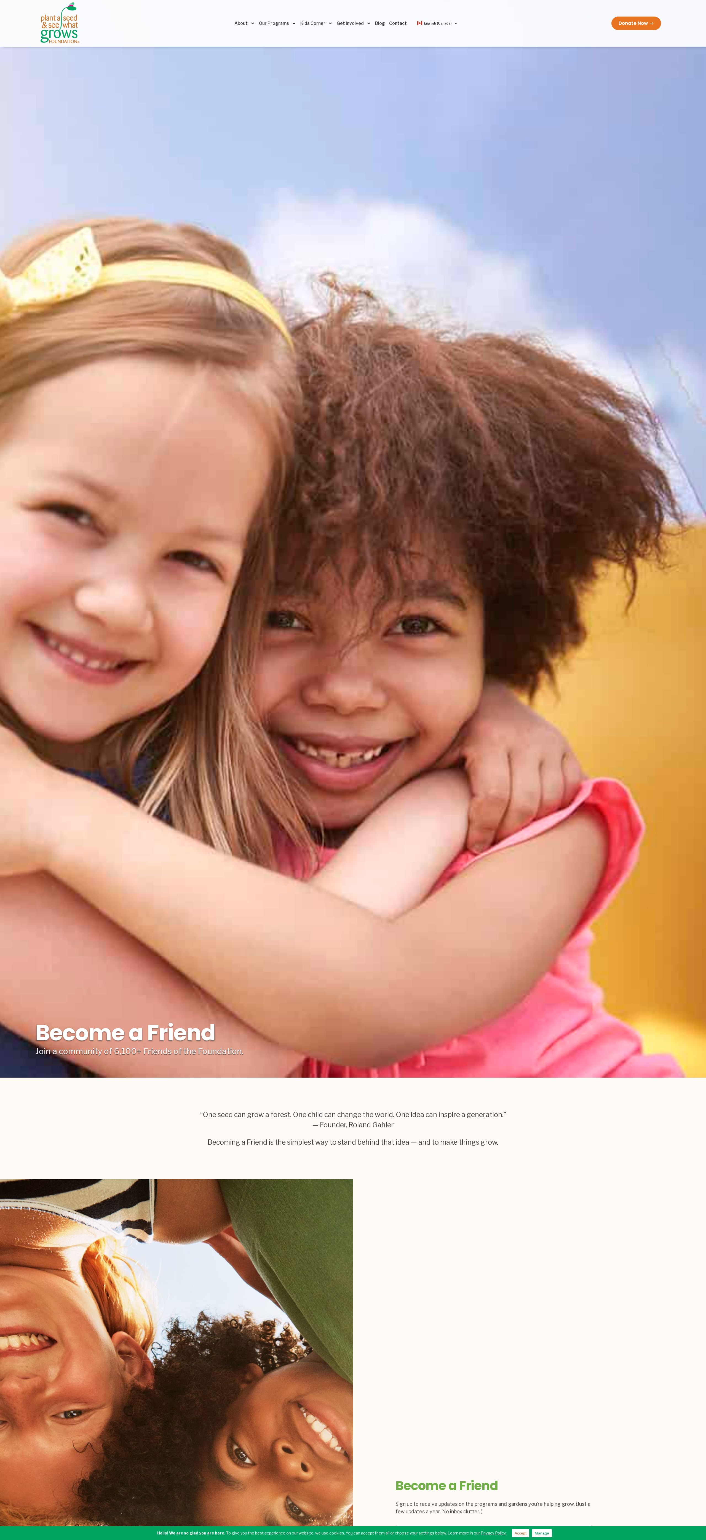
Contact (398, 23)
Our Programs (274, 23)
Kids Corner (312, 23)
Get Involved (350, 23)
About (241, 23)
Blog (380, 23)
